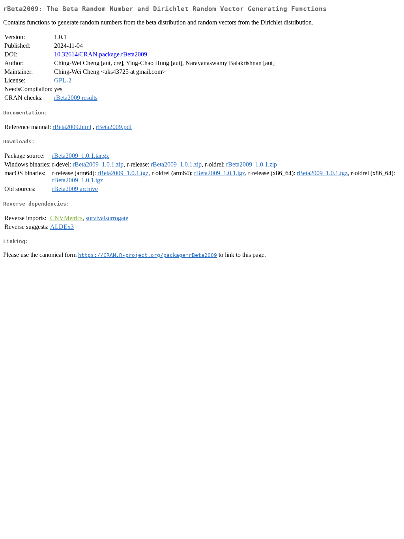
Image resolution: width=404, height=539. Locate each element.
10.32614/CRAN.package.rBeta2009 (100, 54)
